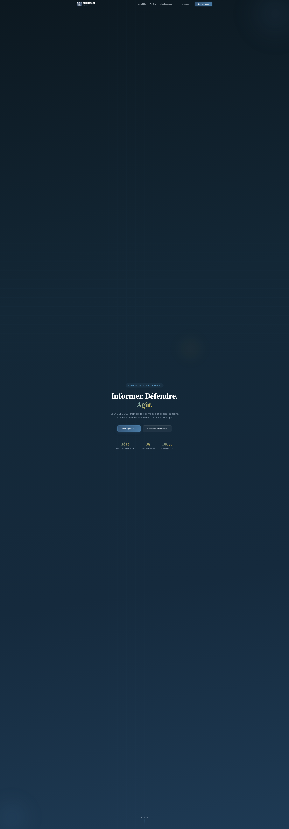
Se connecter (184, 4)
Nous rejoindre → (129, 429)
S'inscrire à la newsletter (157, 429)
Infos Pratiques (166, 4)
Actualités (142, 4)
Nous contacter (203, 4)
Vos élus (153, 4)
